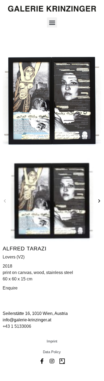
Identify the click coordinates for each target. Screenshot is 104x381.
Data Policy (52, 352)
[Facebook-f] (42, 361)
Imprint (52, 341)
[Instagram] (52, 361)
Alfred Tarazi (25, 249)
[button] (52, 22)
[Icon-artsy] (62, 361)
